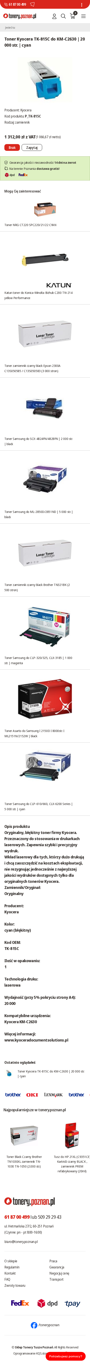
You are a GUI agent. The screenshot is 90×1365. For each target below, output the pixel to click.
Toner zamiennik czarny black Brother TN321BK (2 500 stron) (37, 587)
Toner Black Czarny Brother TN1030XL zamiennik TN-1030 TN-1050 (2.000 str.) (24, 1161)
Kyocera (25, 110)
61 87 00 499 (17, 4)
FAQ (7, 1279)
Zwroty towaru (14, 1285)
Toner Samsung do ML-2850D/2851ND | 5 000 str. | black (38, 514)
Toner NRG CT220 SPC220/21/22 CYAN (30, 225)
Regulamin (11, 1267)
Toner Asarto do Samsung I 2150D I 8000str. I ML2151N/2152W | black (34, 733)
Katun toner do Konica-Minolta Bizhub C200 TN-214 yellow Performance (38, 295)
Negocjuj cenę (59, 1273)
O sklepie (10, 1261)
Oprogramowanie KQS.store (31, 1353)
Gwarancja (56, 1267)
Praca (53, 1261)
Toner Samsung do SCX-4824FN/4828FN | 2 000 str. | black (38, 441)
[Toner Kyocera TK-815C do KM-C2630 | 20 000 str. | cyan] (45, 79)
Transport (56, 1279)
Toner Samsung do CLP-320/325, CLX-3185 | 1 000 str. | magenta (38, 660)
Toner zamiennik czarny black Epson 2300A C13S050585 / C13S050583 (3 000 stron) (32, 368)
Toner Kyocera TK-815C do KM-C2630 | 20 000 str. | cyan (50, 1073)
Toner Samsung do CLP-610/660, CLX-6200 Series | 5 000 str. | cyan (38, 806)
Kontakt (10, 1273)
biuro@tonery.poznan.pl (21, 1241)
